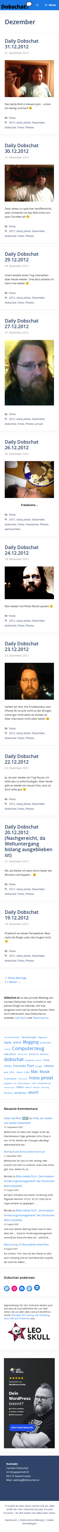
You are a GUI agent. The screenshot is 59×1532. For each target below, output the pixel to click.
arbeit (17, 1042)
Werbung (45, 1087)
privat (39, 424)
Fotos (12, 118)
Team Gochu (40, 1018)
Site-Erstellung (42, 1315)
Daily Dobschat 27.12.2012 (22, 323)
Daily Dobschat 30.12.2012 (22, 148)
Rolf (6, 1151)
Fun (30, 1065)
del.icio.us (34, 1054)
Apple (7, 1042)
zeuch (33, 1092)
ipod (6, 1072)
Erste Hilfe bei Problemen (17, 1318)
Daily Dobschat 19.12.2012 (22, 915)
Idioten (49, 1066)
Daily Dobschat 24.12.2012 (22, 550)
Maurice (9, 1244)
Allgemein (42, 1037)
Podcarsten (23, 1079)
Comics (7, 1049)
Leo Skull (20, 1018)
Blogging (31, 1042)
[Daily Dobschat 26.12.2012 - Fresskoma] (29, 497)
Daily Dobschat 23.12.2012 (22, 646)
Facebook (29, 1060)
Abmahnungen (29, 1037)
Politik (34, 1078)
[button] (37, 5)
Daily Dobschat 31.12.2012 (22, 44)
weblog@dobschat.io (26, 1480)
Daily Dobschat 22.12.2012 (22, 759)
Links (26, 1072)
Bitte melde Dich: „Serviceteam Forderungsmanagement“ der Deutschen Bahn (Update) (29, 1181)
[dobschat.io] (17, 5)
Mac (34, 1071)
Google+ (39, 1066)
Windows (8, 1093)
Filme (46, 1060)
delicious (44, 1054)
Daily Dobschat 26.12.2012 (22, 445)
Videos (20, 1087)
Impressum (11, 1519)
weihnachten (12, 529)
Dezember (38, 122)
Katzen (19, 1072)
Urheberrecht (44, 1083)
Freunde (19, 1066)
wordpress (20, 1092)
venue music (9, 1087)
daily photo (24, 122)
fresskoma (32, 524)
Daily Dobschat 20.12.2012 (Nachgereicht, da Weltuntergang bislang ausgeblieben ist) (28, 840)
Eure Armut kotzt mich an (29, 1151)
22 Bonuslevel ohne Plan (34, 1244)
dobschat (10, 127)
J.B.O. (12, 1072)
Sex (15, 1083)
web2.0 (28, 1087)
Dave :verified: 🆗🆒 (16, 1118)
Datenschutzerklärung (32, 1519)
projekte (8, 1083)
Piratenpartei (10, 1078)
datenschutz (22, 1054)
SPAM (33, 1083)
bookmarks (45, 1042)
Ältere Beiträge (17, 978)
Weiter (15, 982)
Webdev (36, 1087)
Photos (30, 127)
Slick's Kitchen (24, 1083)
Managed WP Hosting (22, 1315)
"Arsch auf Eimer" (12, 1037)
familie (39, 1060)
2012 (12, 122)
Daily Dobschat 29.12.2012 (22, 257)
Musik (45, 1071)
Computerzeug (28, 1048)
